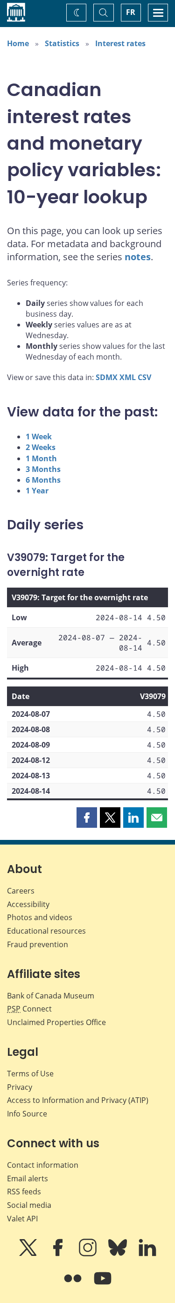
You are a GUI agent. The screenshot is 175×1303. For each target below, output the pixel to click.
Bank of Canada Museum (50, 996)
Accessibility (28, 904)
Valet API (22, 1218)
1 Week (39, 436)
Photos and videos (39, 917)
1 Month (41, 458)
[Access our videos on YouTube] (103, 1285)
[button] (87, 817)
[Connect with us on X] (29, 1254)
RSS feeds (24, 1191)
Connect (29, 1009)
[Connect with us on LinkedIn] (147, 1254)
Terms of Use (30, 1073)
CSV (144, 377)
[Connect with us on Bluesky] (118, 1254)
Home (18, 43)
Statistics (62, 43)
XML (127, 377)
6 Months (43, 480)
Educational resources (46, 931)
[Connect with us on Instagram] (89, 1254)
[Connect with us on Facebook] (59, 1254)
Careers (21, 891)
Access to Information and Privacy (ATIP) (77, 1100)
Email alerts (27, 1178)
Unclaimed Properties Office (56, 1022)
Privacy (19, 1087)
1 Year (37, 490)
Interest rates (120, 43)
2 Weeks (41, 447)
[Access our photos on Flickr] (74, 1285)
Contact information (42, 1165)
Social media (29, 1205)
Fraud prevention (37, 944)
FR (130, 12)
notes (138, 256)
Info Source (27, 1114)
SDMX (107, 377)
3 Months (43, 469)
